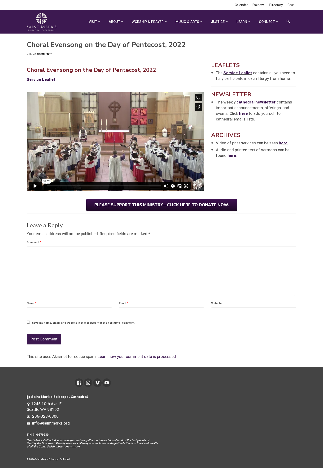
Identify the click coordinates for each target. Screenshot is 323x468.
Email (123, 303)
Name (31, 303)
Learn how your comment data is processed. (137, 357)
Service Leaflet (237, 73)
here (243, 113)
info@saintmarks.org (50, 423)
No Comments (42, 54)
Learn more (72, 446)
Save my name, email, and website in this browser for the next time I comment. (83, 323)
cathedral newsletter (256, 102)
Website (216, 303)
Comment (34, 242)
